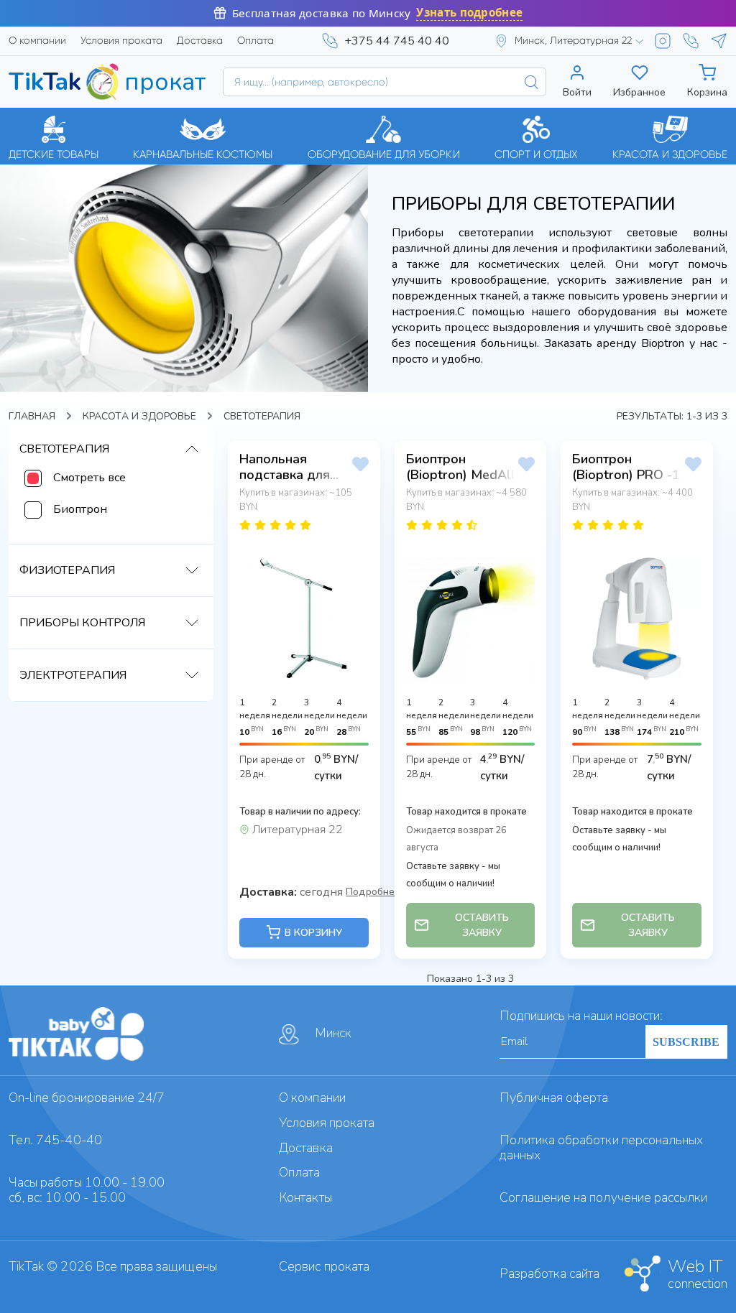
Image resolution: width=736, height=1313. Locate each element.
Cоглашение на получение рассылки (604, 1197)
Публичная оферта (554, 1097)
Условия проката (121, 40)
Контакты (305, 1197)
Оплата (255, 40)
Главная (32, 416)
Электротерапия (72, 675)
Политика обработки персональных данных (602, 1147)
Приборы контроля (82, 623)
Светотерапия (64, 449)
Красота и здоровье (139, 416)
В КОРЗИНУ (313, 932)
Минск (333, 1032)
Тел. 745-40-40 (55, 1140)
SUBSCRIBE (686, 1042)
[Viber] (690, 41)
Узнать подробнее (469, 12)
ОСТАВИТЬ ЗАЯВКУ (482, 925)
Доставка (200, 40)
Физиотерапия (67, 570)
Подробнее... (376, 891)
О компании (37, 40)
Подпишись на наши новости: (581, 1015)
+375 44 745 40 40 (396, 41)
